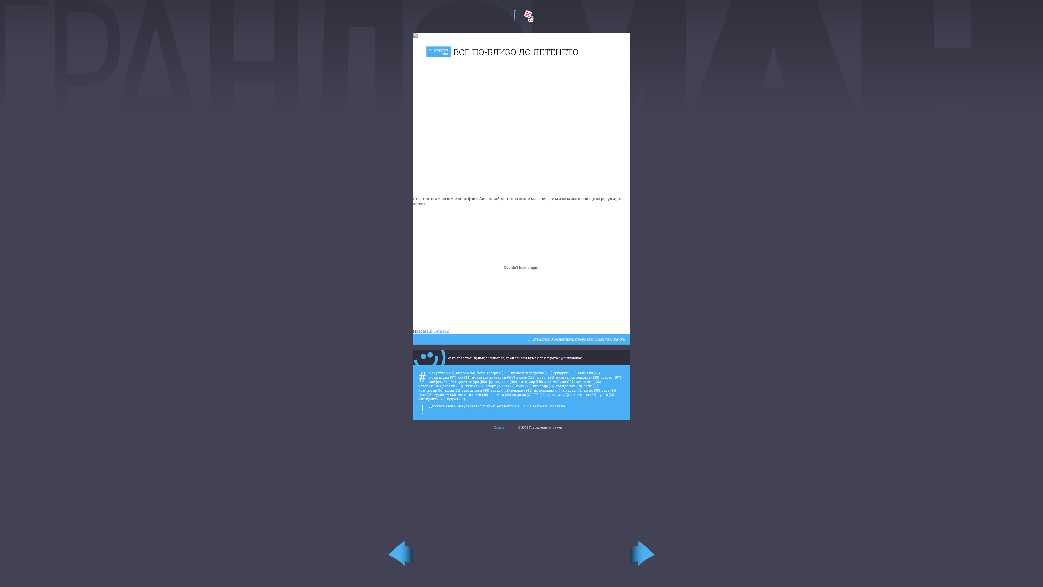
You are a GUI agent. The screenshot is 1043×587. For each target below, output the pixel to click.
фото (545, 377)
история (429, 386)
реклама (521, 390)
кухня (606, 394)
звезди (500, 390)
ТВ (540, 394)
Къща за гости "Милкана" (544, 406)
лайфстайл (442, 381)
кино (592, 390)
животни (588, 381)
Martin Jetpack (434, 331)
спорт (494, 386)
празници (559, 394)
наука (619, 339)
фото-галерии (493, 373)
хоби (524, 386)
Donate (499, 427)
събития (589, 373)
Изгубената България (476, 406)
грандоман (569, 386)
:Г (513, 17)
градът (611, 377)
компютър (431, 390)
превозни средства (593, 339)
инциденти (431, 399)
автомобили (559, 381)
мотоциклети (472, 394)
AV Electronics (508, 406)
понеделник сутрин (493, 377)
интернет (584, 394)
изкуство (441, 373)
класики (500, 394)
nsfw (590, 386)
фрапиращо (502, 381)
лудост (456, 399)
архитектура (472, 381)
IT (509, 386)
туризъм (445, 394)
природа (544, 386)
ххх (464, 377)
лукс (425, 394)
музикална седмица (577, 377)
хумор (526, 377)
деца (608, 390)
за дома (522, 394)
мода (452, 390)
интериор (530, 381)
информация (549, 390)
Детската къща (442, 406)
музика (474, 386)
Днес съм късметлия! (528, 16)
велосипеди (475, 390)
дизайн (452, 386)
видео (465, 373)
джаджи (541, 339)
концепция (562, 339)
